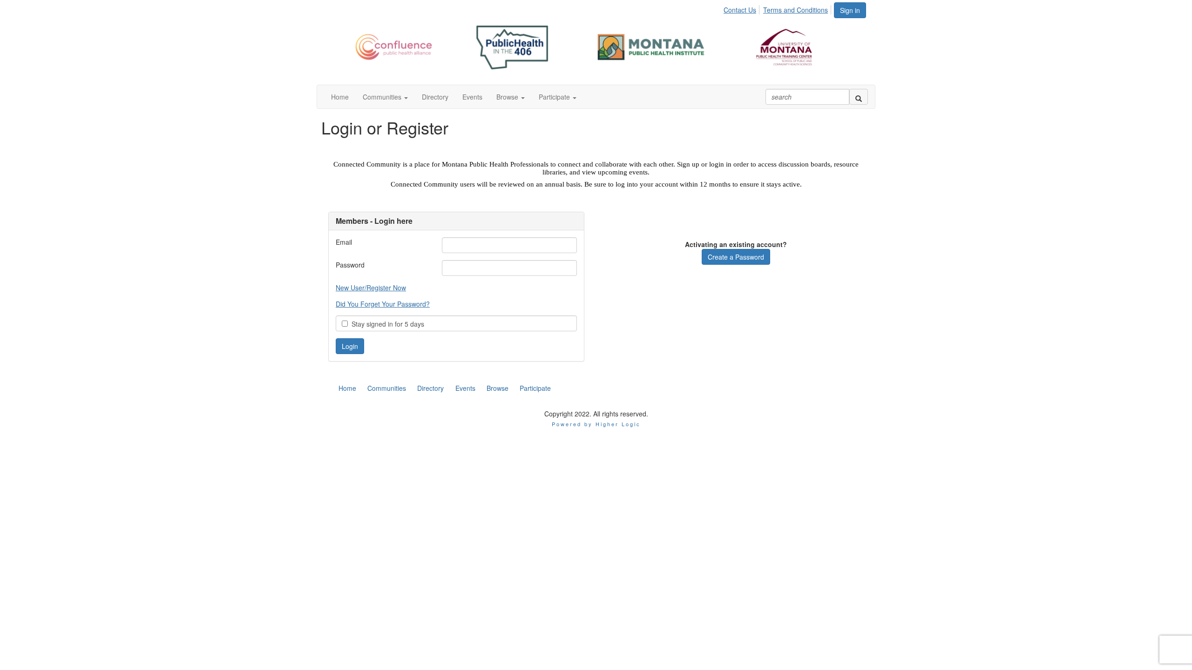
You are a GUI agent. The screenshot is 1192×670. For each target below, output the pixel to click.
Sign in (850, 10)
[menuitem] (742, 8)
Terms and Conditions (795, 9)
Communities (386, 388)
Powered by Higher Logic (596, 424)
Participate (535, 388)
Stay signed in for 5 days (386, 323)
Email (344, 242)
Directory (430, 388)
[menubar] (778, 8)
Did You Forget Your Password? (383, 303)
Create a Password (736, 256)
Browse (497, 388)
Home (347, 388)
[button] (385, 96)
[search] (858, 97)
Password (350, 264)
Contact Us (740, 9)
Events (465, 388)
